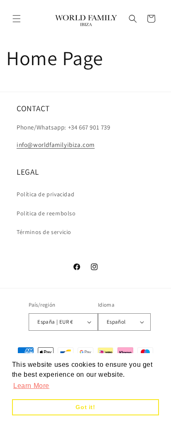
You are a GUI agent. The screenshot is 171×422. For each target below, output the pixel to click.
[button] (16, 19)
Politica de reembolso (46, 213)
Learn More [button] (31, 385)
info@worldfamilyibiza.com (56, 145)
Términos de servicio (44, 232)
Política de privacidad (45, 194)
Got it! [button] (85, 407)
